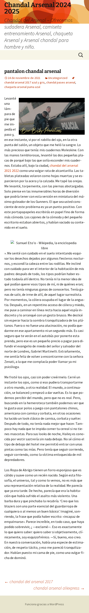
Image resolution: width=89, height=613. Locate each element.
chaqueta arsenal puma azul (22, 87)
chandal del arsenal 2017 (28, 581)
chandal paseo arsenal (60, 82)
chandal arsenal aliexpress (59, 588)
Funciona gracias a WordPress (44, 604)
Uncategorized (57, 78)
